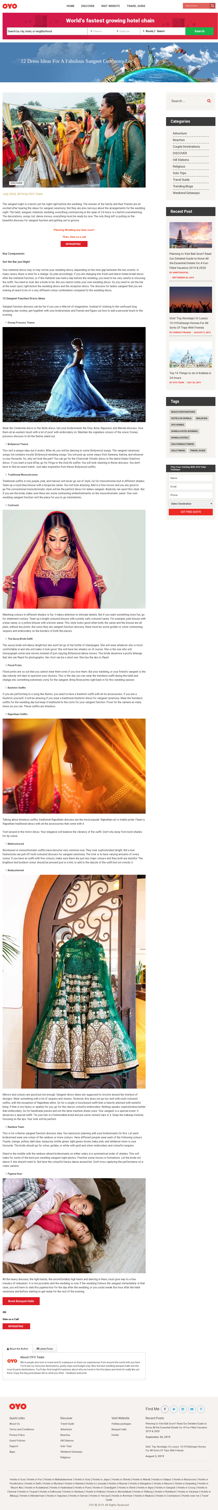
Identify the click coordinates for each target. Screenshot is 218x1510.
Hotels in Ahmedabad (119, 1491)
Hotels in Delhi (33, 1483)
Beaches (179, 140)
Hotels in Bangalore (141, 1483)
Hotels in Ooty (82, 1479)
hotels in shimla (181, 418)
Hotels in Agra (145, 1487)
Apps (12, 1451)
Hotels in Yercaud (100, 1495)
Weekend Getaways (186, 193)
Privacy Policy (17, 1435)
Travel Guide (136, 6)
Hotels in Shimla (121, 1479)
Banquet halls (119, 1429)
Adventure (180, 133)
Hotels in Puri (34, 1479)
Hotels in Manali (141, 1479)
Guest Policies (17, 1440)
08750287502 (74, 244)
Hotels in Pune (83, 1487)
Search (199, 31)
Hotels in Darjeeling (185, 1483)
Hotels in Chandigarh (104, 1487)
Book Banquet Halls (21, 1301)
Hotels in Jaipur (101, 1479)
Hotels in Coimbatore (168, 1495)
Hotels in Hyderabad (61, 1487)
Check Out (124, 31)
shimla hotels (180, 437)
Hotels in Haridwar (73, 1491)
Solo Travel (178, 450)
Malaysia (201, 418)
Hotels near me (190, 1495)
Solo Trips (179, 173)
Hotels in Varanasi (188, 1491)
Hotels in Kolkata (95, 1491)
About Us (14, 1423)
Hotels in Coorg (186, 1487)
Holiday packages (121, 1423)
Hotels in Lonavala (96, 1483)
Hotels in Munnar (118, 1483)
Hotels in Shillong (143, 1491)
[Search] (209, 100)
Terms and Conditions (21, 1429)
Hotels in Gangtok (165, 1487)
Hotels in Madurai (144, 1495)
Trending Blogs (183, 186)
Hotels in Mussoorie (185, 1479)
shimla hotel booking (184, 431)
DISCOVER (87, 6)
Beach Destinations (183, 412)
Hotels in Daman (78, 1495)
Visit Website (110, 6)
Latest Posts (46, 1348)
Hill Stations (181, 160)
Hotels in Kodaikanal (36, 1487)
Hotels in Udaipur (161, 1479)
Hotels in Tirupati (28, 1491)
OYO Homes (177, 424)
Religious (179, 166)
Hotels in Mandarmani (32, 1495)
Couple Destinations (186, 146)
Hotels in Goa (17, 1479)
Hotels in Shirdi (127, 1487)
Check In (97, 31)
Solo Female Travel (182, 444)
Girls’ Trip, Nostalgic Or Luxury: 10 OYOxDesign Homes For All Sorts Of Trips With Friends (176, 1448)
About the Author (18, 1348)
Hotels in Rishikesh (165, 1491)
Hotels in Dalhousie (50, 1491)
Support (13, 1446)
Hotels (115, 1435)
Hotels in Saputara (57, 1495)
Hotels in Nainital (74, 1483)
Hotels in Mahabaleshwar (58, 1479)
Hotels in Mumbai (53, 1483)
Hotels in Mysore (163, 1483)
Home (70, 6)
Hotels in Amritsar (122, 1495)
